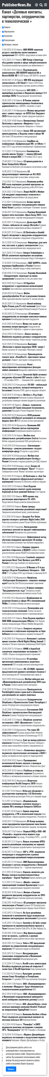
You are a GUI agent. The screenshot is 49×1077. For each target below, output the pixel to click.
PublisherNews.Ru (16, 4)
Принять (11, 1069)
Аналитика (8, 35)
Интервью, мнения (11, 44)
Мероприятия (9, 31)
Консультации (9, 40)
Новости (7, 27)
